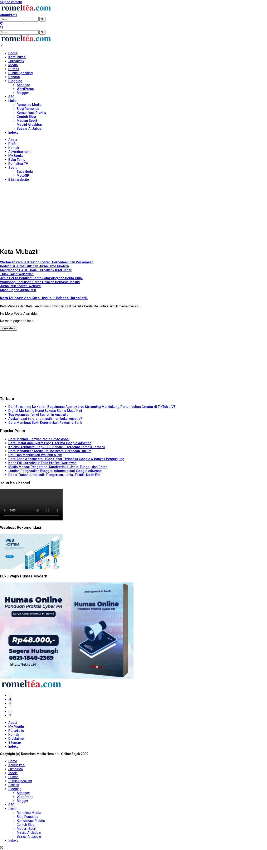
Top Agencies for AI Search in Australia (38, 415)
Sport (12, 168)
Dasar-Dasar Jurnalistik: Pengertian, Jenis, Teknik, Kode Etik (54, 475)
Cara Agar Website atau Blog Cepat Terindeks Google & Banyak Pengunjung (66, 459)
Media (13, 65)
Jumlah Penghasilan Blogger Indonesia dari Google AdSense (55, 471)
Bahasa (14, 77)
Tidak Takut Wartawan (17, 274)
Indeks (13, 132)
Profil (13, 15)
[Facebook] (10, 695)
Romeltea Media (29, 105)
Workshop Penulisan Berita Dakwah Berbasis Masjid (40, 282)
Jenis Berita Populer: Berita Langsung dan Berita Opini (41, 278)
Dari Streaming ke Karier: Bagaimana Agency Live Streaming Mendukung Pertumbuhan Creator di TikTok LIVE (91, 407)
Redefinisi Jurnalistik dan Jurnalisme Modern (34, 266)
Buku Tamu (16, 160)
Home (13, 53)
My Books (16, 156)
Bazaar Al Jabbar (30, 129)
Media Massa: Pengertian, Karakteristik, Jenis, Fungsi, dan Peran (57, 467)
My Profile (16, 727)
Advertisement (19, 152)
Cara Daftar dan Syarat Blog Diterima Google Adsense (49, 443)
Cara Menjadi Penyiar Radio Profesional (38, 439)
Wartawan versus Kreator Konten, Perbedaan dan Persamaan (46, 262)
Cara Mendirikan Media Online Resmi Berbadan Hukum (49, 451)
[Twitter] (10, 699)
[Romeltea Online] (26, 11)
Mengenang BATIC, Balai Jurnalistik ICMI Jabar (36, 270)
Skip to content (11, 2)
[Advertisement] (133, 214)
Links (12, 101)
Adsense (23, 85)
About (4, 15)
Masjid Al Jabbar (29, 125)
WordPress (25, 89)
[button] (42, 19)
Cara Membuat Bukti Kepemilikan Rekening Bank (45, 423)
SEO (11, 97)
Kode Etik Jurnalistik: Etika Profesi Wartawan (42, 463)
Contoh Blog (26, 117)
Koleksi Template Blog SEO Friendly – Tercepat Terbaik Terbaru (56, 447)
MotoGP (23, 176)
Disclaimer (16, 739)
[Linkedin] (10, 707)
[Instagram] (10, 703)
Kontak (13, 148)
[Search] (1, 28)
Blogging (15, 81)
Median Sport (27, 121)
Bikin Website (18, 179)
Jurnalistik (16, 61)
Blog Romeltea (28, 109)
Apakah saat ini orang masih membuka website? (45, 419)
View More (8, 328)
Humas (13, 69)
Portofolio (16, 731)
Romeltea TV (18, 164)
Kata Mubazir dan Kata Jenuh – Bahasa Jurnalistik (44, 298)
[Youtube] (10, 711)
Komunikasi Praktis (31, 113)
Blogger (23, 93)
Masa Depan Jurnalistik (18, 290)
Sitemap (14, 743)
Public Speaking (20, 73)
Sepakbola (25, 172)
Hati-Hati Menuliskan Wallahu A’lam (35, 455)
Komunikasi (17, 57)
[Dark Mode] (1, 24)
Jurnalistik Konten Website (20, 286)
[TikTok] (10, 715)
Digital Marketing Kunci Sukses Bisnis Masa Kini (45, 411)
